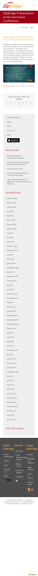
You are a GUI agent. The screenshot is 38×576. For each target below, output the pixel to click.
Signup (30, 454)
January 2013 (11, 402)
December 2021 (12, 250)
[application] (19, 73)
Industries (19, 477)
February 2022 (12, 246)
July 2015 (10, 354)
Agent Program (31, 468)
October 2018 (12, 281)
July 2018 (10, 285)
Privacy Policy (30, 483)
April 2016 (10, 346)
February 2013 (12, 398)
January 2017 (11, 311)
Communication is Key (15, 169)
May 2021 (10, 255)
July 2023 (10, 211)
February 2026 (12, 198)
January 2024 (11, 203)
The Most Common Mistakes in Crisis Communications (18, 174)
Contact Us (11, 130)
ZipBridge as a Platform (31, 461)
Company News (30, 86)
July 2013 (10, 376)
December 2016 (12, 315)
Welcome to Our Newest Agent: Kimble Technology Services (18, 163)
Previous (25, 27)
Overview (19, 451)
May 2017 (10, 302)
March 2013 (11, 393)
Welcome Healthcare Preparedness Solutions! (15, 157)
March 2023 (11, 220)
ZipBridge (7, 86)
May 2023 (10, 216)
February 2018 (12, 294)
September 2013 (13, 372)
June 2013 (10, 380)
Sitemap (30, 504)
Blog (8, 135)
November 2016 (12, 320)
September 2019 (13, 268)
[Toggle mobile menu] (34, 5)
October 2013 (12, 367)
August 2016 (11, 328)
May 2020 (10, 259)
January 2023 (11, 224)
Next (31, 27)
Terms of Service (30, 476)
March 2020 (11, 263)
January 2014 (11, 363)
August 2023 (11, 207)
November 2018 (12, 276)
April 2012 (10, 415)
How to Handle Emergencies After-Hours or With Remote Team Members (19, 182)
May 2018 (10, 289)
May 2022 (10, 237)
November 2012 (12, 406)
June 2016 (10, 337)
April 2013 (10, 389)
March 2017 (11, 307)
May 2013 (10, 385)
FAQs (9, 126)
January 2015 (11, 359)
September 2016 (13, 324)
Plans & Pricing (18, 465)
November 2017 (12, 298)
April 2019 (10, 272)
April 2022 (10, 242)
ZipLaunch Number (19, 471)
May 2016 (10, 341)
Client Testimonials (14, 117)
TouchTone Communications (11, 502)
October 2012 (12, 411)
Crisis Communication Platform (19, 457)
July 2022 (10, 233)
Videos (9, 122)
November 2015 (12, 350)
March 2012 (11, 419)
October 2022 (12, 229)
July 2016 (10, 333)
